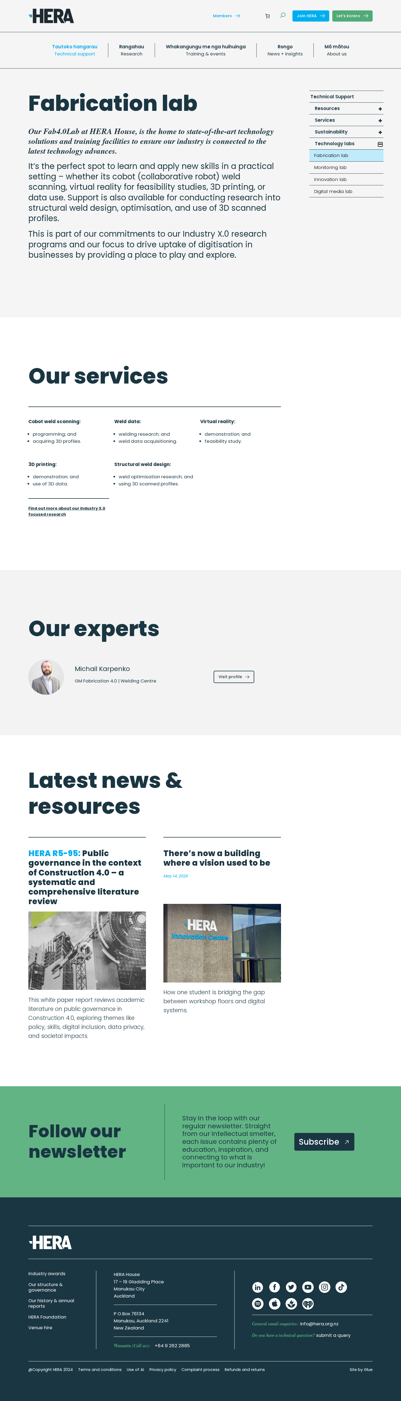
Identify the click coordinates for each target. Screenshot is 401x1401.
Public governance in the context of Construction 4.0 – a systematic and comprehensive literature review (84, 877)
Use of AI (135, 1369)
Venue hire (40, 1327)
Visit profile (236, 678)
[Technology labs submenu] (380, 144)
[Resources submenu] (380, 109)
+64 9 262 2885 (172, 1345)
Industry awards (46, 1273)
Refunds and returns (245, 1369)
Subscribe (320, 1141)
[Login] (254, 16)
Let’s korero (349, 16)
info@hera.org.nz (319, 1323)
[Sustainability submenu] (380, 132)
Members (223, 16)
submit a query (333, 1335)
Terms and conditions (100, 1369)
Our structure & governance (45, 1287)
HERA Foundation (47, 1317)
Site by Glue (361, 1369)
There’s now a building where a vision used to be (216, 858)
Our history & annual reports (51, 1303)
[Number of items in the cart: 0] (267, 16)
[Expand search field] (283, 16)
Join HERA (307, 16)
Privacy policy (162, 1369)
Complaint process (200, 1369)
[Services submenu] (380, 121)
